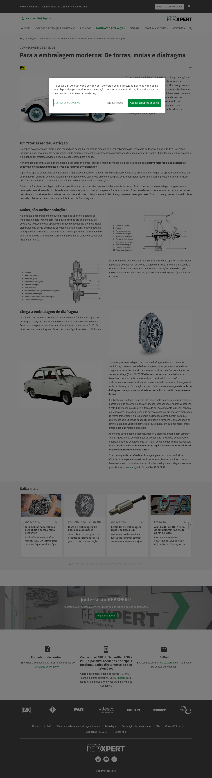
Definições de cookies (67, 102)
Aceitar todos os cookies (144, 102)
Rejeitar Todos (114, 102)
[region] (107, 95)
